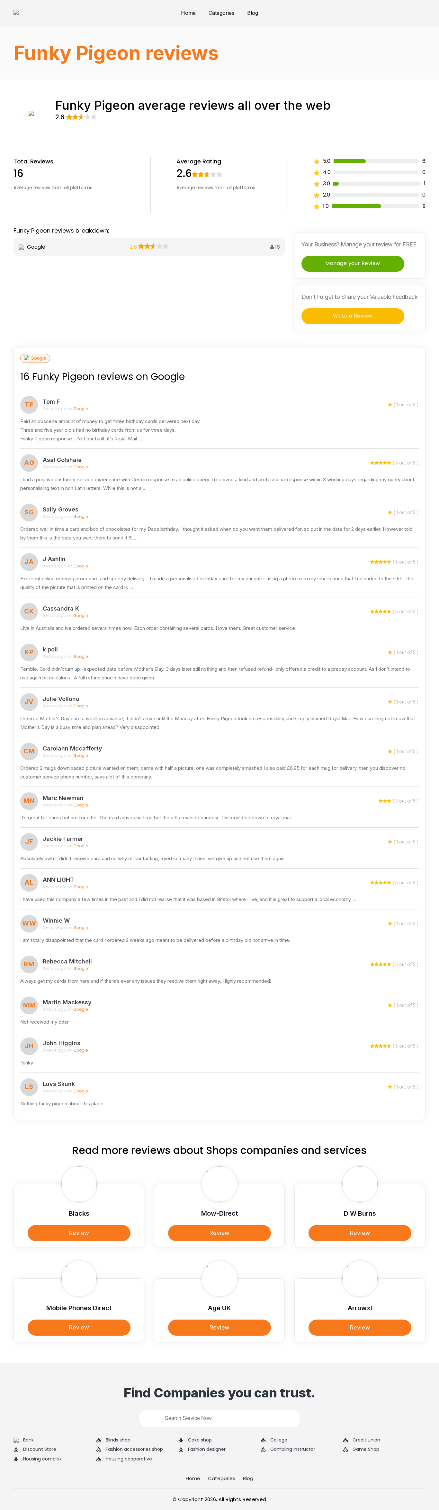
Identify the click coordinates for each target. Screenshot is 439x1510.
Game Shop (366, 1449)
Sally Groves (60, 509)
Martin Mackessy (67, 1002)
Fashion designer (207, 1449)
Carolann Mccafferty (72, 748)
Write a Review (352, 315)
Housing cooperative (129, 1459)
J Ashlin (54, 559)
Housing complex (42, 1459)
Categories (221, 13)
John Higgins (61, 1043)
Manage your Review (352, 263)
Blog (252, 13)
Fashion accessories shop (134, 1449)
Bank (28, 1440)
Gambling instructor (292, 1449)
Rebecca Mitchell (67, 961)
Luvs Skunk (59, 1084)
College (278, 1440)
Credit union (366, 1440)
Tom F (51, 401)
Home (188, 13)
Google (39, 358)
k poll (50, 649)
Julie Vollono (61, 698)
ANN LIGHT (58, 879)
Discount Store (39, 1449)
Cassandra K (61, 608)
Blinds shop (118, 1440)
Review (79, 1232)
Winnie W (56, 920)
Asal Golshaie (62, 459)
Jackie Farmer (63, 838)
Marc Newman (63, 798)
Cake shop (200, 1440)
